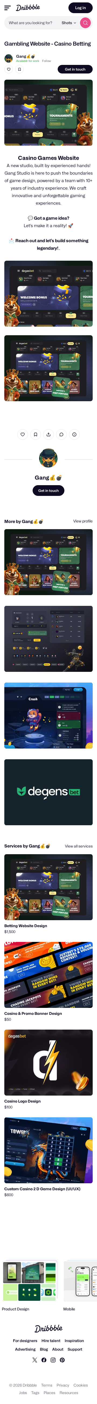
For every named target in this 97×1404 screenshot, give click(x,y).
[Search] (85, 22)
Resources (69, 1392)
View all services (79, 846)
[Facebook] (43, 1359)
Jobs (23, 1392)
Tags (35, 1392)
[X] (34, 1359)
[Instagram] (53, 1359)
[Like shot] (8, 69)
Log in (80, 7)
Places (49, 1392)
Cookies (81, 1385)
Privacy (63, 1385)
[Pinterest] (62, 1359)
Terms (46, 1385)
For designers (25, 1340)
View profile (83, 521)
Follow (46, 61)
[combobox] (31, 22)
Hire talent (50, 1340)
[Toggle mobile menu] (7, 8)
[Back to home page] (28, 7)
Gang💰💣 (25, 56)
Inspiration (74, 1340)
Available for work (27, 60)
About (57, 1349)
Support (75, 1349)
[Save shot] (19, 69)
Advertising (25, 1349)
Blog (44, 1349)
